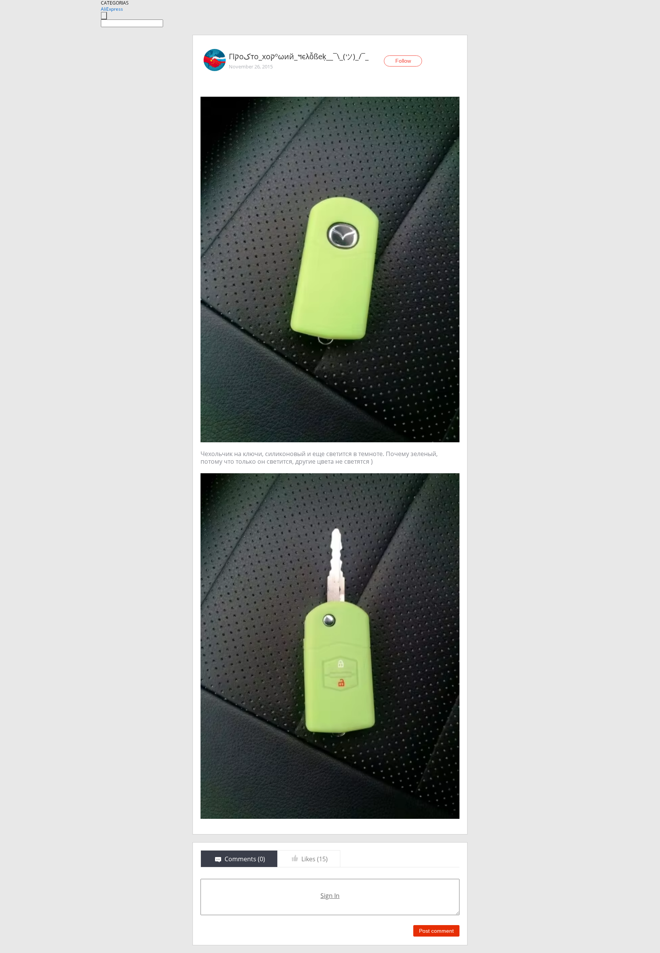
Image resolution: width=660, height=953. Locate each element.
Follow (403, 61)
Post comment (436, 931)
